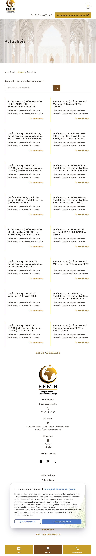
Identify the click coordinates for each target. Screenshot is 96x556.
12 (52, 352)
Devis (19, 552)
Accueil (21, 72)
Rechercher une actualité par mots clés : (25, 81)
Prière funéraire (48, 475)
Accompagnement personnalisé (73, 15)
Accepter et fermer (62, 521)
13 (55, 352)
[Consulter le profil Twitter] (55, 461)
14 (57, 352)
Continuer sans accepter (24, 515)
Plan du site (48, 529)
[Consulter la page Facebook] (41, 461)
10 (47, 352)
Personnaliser (29, 522)
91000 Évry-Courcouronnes (48, 428)
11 (50, 352)
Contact (48, 552)
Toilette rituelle (48, 480)
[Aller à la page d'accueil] (48, 379)
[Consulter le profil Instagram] (48, 461)
